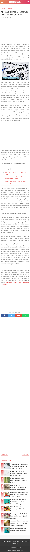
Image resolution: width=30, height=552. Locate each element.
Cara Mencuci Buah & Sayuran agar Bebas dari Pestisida (17, 509)
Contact (9, 541)
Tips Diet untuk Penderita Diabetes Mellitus (15, 173)
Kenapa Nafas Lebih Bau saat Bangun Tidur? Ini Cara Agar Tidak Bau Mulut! (19, 495)
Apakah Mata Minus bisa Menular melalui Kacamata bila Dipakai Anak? (18, 473)
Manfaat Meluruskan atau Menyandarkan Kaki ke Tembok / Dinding (18, 502)
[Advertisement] (15, 31)
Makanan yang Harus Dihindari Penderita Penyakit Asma (15, 177)
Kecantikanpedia (19, 550)
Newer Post (4, 454)
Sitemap (15, 541)
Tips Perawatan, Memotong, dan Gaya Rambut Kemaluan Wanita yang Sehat (19, 466)
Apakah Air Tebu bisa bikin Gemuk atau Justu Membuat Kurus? (18, 480)
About (3, 541)
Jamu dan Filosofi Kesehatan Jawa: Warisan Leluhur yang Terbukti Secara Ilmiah (19, 523)
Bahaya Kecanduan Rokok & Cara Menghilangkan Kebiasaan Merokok (15, 182)
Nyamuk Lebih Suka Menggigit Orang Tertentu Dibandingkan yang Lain (18, 487)
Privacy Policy (24, 541)
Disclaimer (15, 543)
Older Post (25, 454)
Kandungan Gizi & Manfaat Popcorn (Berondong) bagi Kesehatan (18, 516)
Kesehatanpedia (11, 550)
